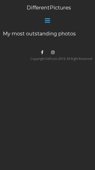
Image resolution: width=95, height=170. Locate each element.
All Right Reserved (79, 59)
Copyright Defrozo (43, 59)
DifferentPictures (49, 8)
